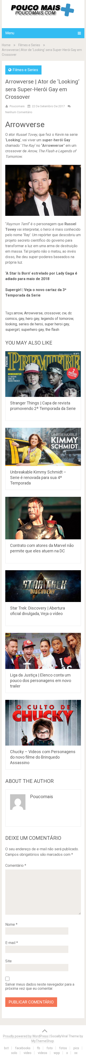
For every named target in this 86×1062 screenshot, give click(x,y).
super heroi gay (56, 324)
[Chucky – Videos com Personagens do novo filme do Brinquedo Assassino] (43, 723)
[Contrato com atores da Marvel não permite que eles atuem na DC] (43, 518)
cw (64, 313)
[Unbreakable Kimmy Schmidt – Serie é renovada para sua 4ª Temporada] (43, 447)
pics (76, 1048)
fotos (63, 1048)
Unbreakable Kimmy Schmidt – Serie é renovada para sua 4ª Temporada (38, 477)
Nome (11, 924)
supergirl (12, 329)
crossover (52, 313)
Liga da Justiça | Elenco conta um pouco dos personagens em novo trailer (40, 680)
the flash (52, 329)
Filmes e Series (29, 45)
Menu (9, 33)
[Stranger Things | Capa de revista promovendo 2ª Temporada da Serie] (43, 374)
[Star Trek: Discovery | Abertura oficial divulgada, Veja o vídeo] (43, 586)
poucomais (17, 106)
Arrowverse (33, 313)
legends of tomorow (57, 318)
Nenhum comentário (18, 112)
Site (8, 961)
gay (21, 318)
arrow (18, 313)
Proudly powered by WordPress (25, 1036)
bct (6, 1048)
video (27, 1053)
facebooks (23, 1048)
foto (50, 1048)
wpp (57, 1053)
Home (6, 45)
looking (11, 324)
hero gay (32, 318)
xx (76, 1053)
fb (38, 1048)
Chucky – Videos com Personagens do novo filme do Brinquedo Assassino (42, 757)
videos (42, 1053)
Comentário (15, 865)
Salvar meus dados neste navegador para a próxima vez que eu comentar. (39, 986)
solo (14, 1053)
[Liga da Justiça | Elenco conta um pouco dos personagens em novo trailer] (43, 651)
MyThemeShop (42, 1041)
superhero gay (32, 329)
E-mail (11, 943)
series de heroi (31, 324)
